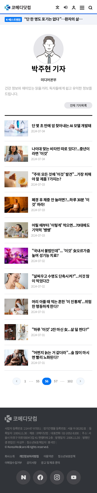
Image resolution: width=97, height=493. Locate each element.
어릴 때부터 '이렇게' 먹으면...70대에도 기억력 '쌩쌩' (61, 227)
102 (70, 381)
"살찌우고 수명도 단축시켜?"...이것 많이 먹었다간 (60, 278)
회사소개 (10, 456)
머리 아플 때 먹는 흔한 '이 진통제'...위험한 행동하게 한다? (61, 304)
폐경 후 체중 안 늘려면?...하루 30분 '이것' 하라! (60, 202)
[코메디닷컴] (40, 477)
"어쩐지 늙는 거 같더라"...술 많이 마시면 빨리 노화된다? (60, 355)
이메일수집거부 (13, 462)
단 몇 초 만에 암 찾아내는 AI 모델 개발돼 (61, 125)
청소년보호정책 (66, 456)
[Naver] (23, 477)
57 (55, 381)
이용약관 (48, 456)
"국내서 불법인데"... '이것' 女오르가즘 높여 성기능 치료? (61, 253)
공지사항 (31, 462)
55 (38, 381)
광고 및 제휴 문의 (50, 462)
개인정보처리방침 (29, 456)
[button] (57, 7)
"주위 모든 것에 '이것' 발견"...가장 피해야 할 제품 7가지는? (61, 176)
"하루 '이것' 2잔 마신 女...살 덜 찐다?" (60, 329)
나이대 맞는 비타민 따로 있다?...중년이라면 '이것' (61, 151)
